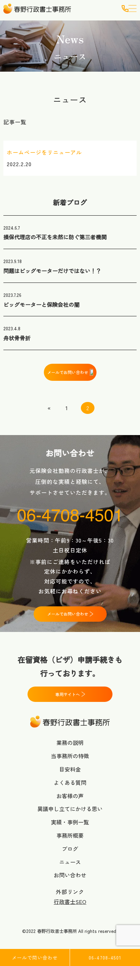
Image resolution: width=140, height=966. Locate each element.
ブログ (70, 849)
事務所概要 (70, 835)
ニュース (70, 862)
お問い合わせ (70, 875)
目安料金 (70, 769)
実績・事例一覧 (70, 822)
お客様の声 (70, 796)
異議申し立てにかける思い (70, 809)
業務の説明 (70, 742)
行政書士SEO (70, 901)
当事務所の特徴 (70, 756)
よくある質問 (70, 782)
